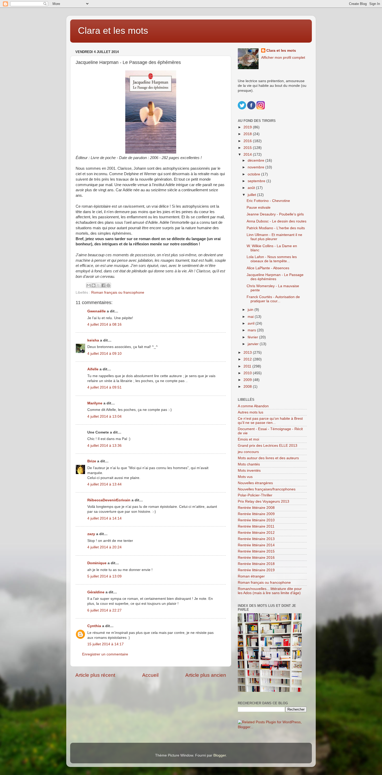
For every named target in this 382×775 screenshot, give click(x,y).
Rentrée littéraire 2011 (256, 526)
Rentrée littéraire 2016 (256, 558)
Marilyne (94, 403)
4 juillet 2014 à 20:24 (104, 547)
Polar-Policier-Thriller (255, 495)
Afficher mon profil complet (283, 58)
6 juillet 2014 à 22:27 (104, 610)
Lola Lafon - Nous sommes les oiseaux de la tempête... (272, 259)
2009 (248, 380)
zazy (91, 534)
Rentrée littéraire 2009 (256, 514)
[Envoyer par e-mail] (88, 285)
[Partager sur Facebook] (103, 285)
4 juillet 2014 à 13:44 (104, 484)
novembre (256, 167)
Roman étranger (251, 576)
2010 (248, 373)
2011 (247, 366)
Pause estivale (259, 207)
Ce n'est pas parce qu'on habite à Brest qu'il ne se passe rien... (270, 421)
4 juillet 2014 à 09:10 (104, 354)
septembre (257, 181)
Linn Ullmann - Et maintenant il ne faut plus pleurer (274, 237)
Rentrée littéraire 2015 (256, 551)
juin (251, 310)
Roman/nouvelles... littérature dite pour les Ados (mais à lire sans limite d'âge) (270, 591)
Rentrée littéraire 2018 (256, 564)
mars (252, 330)
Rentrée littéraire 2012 (256, 533)
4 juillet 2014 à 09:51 (104, 387)
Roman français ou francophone (117, 292)
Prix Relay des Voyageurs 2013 (263, 501)
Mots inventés (249, 470)
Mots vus (245, 477)
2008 (248, 387)
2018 (248, 134)
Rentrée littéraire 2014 (256, 545)
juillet (252, 195)
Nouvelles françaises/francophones (266, 489)
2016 (248, 141)
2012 (248, 359)
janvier (254, 344)
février (253, 337)
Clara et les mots (113, 30)
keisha (93, 340)
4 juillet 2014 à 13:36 (104, 446)
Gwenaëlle (96, 311)
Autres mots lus (250, 412)
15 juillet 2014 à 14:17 (105, 644)
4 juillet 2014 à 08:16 (104, 324)
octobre (254, 174)
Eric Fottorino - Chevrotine (268, 201)
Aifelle (92, 369)
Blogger (219, 755)
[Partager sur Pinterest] (108, 285)
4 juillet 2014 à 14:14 (104, 518)
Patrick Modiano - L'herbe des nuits (276, 228)
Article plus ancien (205, 675)
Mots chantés (249, 464)
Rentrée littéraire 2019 (256, 570)
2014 (248, 154)
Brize (91, 461)
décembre (256, 160)
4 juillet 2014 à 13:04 (104, 416)
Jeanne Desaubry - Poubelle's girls (275, 214)
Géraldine (95, 592)
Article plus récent (95, 675)
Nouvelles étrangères (255, 483)
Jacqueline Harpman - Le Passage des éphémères (275, 277)
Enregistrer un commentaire (105, 654)
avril (251, 323)
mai (251, 317)
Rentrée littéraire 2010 (256, 520)
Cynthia (94, 626)
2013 (248, 352)
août (252, 188)
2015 (248, 148)
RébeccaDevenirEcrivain (108, 500)
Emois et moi (248, 439)
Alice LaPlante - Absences (268, 268)
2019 (248, 127)
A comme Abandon (253, 406)
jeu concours (248, 452)
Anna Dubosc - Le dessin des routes (276, 221)
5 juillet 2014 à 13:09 (104, 576)
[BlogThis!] (93, 285)
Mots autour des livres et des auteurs (268, 458)
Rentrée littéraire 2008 (256, 508)
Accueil (150, 675)
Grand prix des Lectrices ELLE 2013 (267, 446)
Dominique (97, 563)
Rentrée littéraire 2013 (256, 539)
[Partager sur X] (98, 285)
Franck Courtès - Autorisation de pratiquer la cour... (273, 299)
